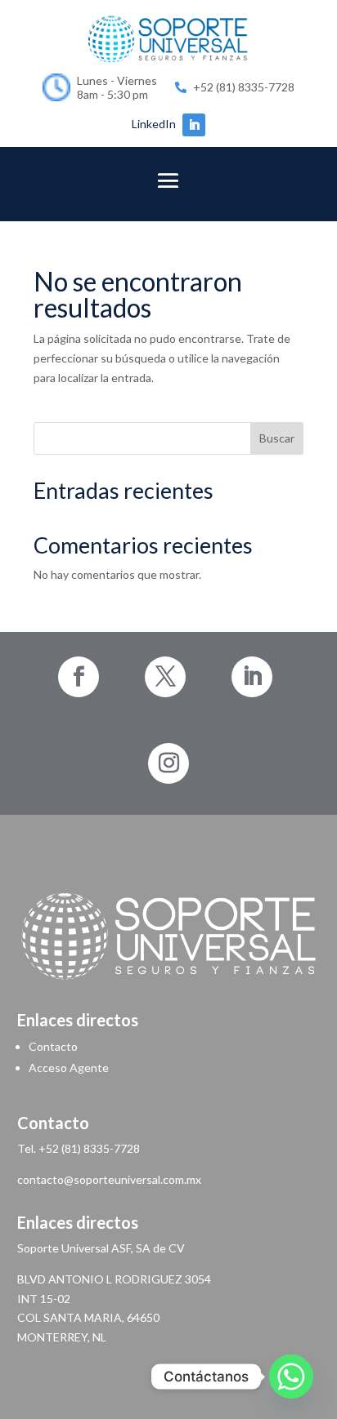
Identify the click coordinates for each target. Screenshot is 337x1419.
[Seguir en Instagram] (168, 763)
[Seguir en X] (165, 676)
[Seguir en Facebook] (78, 676)
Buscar (276, 438)
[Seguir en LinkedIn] (193, 124)
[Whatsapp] (291, 1376)
